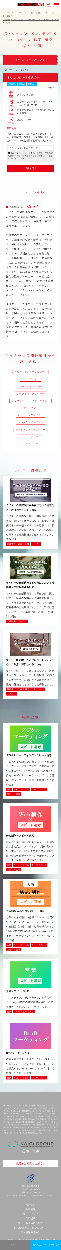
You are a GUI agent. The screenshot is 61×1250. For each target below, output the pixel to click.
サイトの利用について (30, 1223)
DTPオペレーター (30, 444)
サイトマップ (30, 1214)
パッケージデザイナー (30, 415)
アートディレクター (30, 386)
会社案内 (30, 1204)
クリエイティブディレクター (30, 372)
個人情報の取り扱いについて (30, 1227)
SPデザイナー (30, 408)
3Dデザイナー (19, 401)
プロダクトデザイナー (30, 422)
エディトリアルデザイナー (30, 429)
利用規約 (30, 1218)
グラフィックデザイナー (30, 393)
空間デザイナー (41, 401)
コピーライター (30, 379)
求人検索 (48, 6)
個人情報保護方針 (30, 1232)
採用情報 (30, 1209)
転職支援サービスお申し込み (46, 1244)
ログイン (15, 1244)
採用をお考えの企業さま (30, 1163)
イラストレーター (31, 436)
